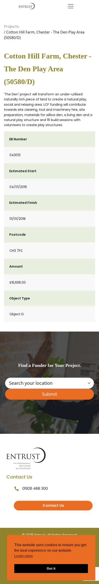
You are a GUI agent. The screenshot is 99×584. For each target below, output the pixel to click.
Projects (11, 26)
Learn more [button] (23, 556)
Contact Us (53, 505)
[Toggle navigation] (70, 6)
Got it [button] (51, 568)
